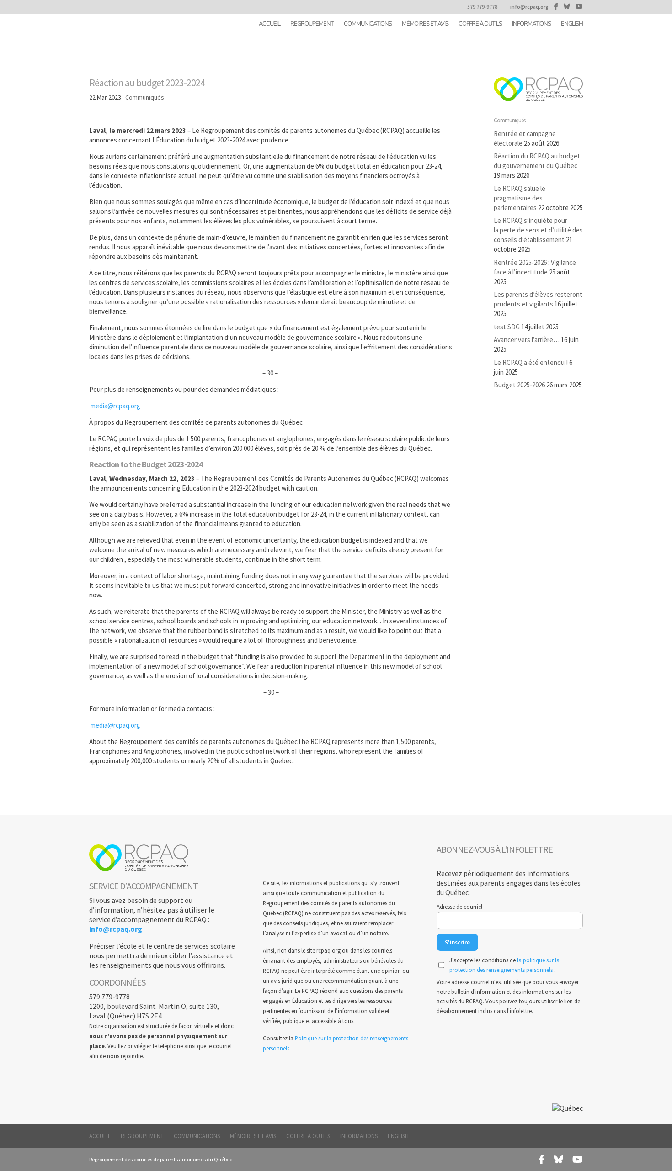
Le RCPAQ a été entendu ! (531, 362)
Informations (531, 24)
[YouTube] (579, 6)
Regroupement (312, 24)
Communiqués (144, 97)
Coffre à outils (480, 24)
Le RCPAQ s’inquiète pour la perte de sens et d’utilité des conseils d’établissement (538, 230)
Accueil (269, 24)
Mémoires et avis (425, 24)
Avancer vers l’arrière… (527, 339)
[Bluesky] (567, 6)
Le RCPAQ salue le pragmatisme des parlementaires (519, 198)
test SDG (507, 326)
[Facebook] (556, 6)
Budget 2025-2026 (519, 384)
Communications (368, 24)
